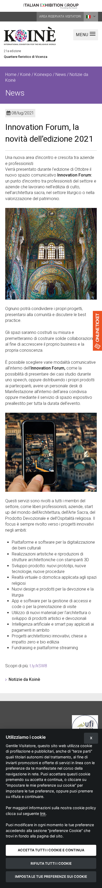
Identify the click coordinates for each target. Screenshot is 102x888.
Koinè (25, 74)
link (43, 813)
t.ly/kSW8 (38, 665)
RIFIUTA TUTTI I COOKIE (51, 863)
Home (10, 74)
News (60, 74)
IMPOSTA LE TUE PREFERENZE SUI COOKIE (51, 876)
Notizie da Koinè (24, 679)
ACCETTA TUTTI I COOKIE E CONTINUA (51, 850)
